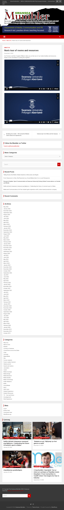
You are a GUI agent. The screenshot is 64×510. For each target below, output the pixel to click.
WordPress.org (7, 414)
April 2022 (6, 280)
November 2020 (8, 308)
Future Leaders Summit (10, 362)
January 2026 (7, 208)
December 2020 (8, 306)
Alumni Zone (7, 344)
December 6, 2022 (8, 53)
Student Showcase (8, 393)
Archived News (51, 1)
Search (58, 164)
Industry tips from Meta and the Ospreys (47, 134)
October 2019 (7, 333)
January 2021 (7, 304)
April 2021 (6, 298)
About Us (7, 47)
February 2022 (7, 282)
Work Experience (8, 399)
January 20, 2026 (8, 447)
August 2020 (7, 313)
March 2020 (7, 323)
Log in (5, 408)
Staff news (6, 389)
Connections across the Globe (11, 350)
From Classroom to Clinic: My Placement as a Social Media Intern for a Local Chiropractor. (27, 178)
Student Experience (8, 391)
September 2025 (8, 212)
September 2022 (8, 273)
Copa (5, 352)
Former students (8, 360)
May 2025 (6, 220)
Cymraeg (6, 354)
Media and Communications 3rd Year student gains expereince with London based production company (30, 189)
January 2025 (7, 228)
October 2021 (7, 288)
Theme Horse (35, 507)
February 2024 (7, 242)
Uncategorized (7, 397)
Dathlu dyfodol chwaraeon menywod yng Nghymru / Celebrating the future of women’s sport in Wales (29, 186)
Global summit (7, 364)
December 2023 (8, 245)
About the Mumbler (14, 1)
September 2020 (8, 312)
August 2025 (7, 214)
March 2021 (7, 300)
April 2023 (6, 261)
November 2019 (8, 331)
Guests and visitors (8, 366)
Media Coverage (8, 372)
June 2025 (6, 218)
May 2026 (6, 207)
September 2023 (8, 251)
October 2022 (7, 271)
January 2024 (7, 243)
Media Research (8, 375)
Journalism (6, 368)
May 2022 (6, 278)
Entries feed (7, 410)
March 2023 (7, 263)
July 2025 (6, 216)
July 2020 (6, 315)
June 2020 (6, 317)
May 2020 (6, 319)
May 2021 (6, 296)
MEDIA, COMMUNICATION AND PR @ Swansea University (33, 1)
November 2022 (8, 269)
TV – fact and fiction (9, 395)
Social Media (7, 385)
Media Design (7, 373)
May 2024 (6, 238)
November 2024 (8, 230)
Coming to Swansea (9, 348)
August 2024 (7, 234)
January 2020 (7, 327)
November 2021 (8, 286)
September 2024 (8, 232)
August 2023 (7, 253)
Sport (5, 387)
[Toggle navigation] (4, 37)
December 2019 (8, 329)
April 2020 (6, 321)
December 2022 (8, 267)
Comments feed (8, 412)
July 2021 (6, 292)
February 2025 (7, 226)
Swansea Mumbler (20, 507)
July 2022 (6, 275)
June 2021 (6, 294)
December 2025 (8, 210)
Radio (5, 383)
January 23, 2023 (8, 472)
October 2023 (7, 249)
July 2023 (6, 255)
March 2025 (7, 224)
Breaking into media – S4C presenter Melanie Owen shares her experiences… (17, 134)
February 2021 (7, 302)
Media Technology (8, 379)
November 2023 (8, 247)
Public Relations (8, 381)
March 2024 (7, 240)
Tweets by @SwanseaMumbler (11, 146)
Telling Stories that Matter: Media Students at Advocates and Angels (21, 174)
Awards (5, 346)
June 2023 (6, 257)
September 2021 (8, 290)
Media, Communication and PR (15, 490)
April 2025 (6, 222)
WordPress (54, 507)
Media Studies (7, 377)
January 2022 (7, 284)
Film (5, 358)
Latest (5, 370)
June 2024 (6, 236)
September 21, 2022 (39, 480)
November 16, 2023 (38, 445)
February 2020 (7, 325)
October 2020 (7, 310)
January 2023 (7, 265)
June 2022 (6, 277)
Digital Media (7, 356)
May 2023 (6, 259)
